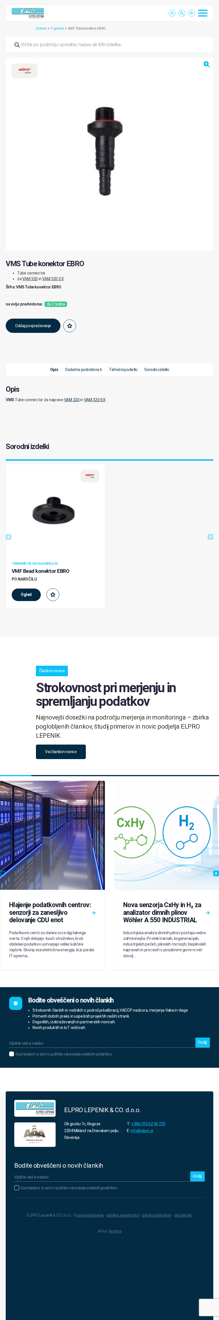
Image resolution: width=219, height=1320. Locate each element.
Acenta (115, 1231)
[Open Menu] (202, 13)
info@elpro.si (142, 1130)
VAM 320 (30, 278)
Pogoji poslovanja (89, 1215)
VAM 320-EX (53, 278)
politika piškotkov (156, 1215)
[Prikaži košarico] (191, 13)
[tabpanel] (109, 397)
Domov (41, 28)
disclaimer (183, 1215)
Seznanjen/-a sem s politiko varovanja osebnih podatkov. (63, 1054)
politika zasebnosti (123, 1215)
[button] (207, 64)
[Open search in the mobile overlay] (109, 44)
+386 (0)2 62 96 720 (148, 1124)
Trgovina (57, 28)
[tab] (54, 369)
